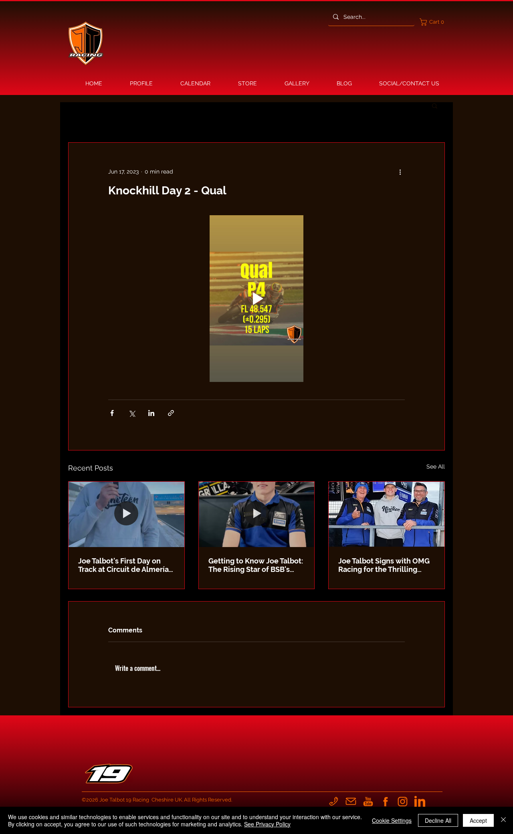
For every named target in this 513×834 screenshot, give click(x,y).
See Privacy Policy (267, 824)
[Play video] (256, 298)
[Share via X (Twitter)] (131, 413)
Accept (478, 820)
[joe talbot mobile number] (333, 801)
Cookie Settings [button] (392, 820)
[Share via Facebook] (112, 413)
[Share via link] (171, 413)
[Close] (503, 820)
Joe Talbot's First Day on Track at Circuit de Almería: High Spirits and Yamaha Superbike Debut (124, 565)
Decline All (438, 820)
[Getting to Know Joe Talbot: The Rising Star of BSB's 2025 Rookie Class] (257, 514)
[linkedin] (419, 801)
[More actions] (400, 171)
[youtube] (368, 801)
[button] (434, 22)
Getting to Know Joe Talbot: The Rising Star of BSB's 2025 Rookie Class (255, 565)
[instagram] (402, 801)
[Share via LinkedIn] (151, 413)
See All (435, 466)
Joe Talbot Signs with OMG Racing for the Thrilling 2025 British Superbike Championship (384, 565)
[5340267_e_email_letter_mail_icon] (350, 801)
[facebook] (385, 801)
